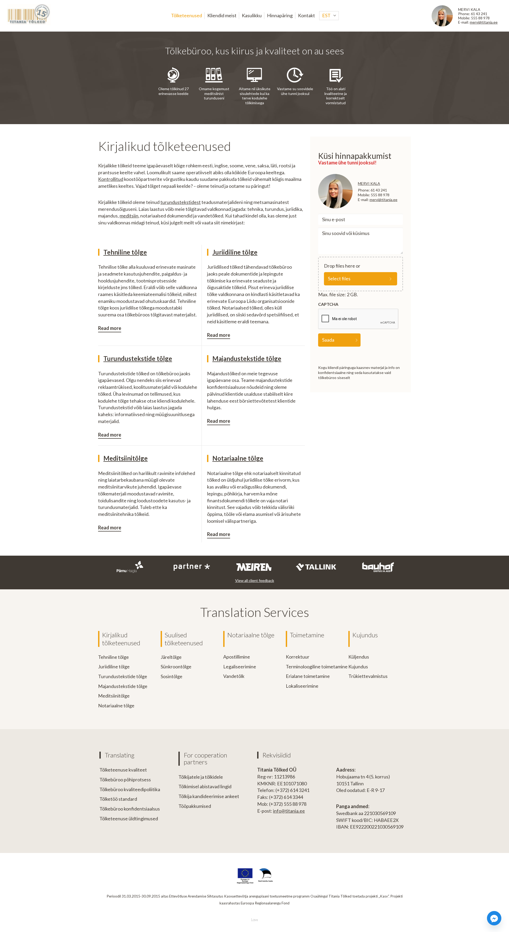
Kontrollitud (110, 179)
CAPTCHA (328, 304)
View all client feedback (254, 580)
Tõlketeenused (186, 15)
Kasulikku (252, 15)
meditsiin (129, 216)
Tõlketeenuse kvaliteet (123, 770)
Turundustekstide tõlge (137, 358)
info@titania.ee (289, 811)
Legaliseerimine (239, 666)
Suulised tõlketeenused (184, 639)
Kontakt (306, 15)
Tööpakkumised (194, 806)
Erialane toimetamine (308, 676)
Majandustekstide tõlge (246, 358)
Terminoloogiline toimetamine (317, 666)
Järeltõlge (171, 657)
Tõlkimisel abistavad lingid (204, 786)
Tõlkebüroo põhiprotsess (125, 779)
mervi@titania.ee (484, 22)
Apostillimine (236, 657)
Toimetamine (307, 635)
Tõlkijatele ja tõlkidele (200, 777)
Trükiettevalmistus (368, 676)
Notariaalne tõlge (237, 458)
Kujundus (365, 635)
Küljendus (358, 657)
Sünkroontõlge (176, 666)
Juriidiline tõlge (234, 252)
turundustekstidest (180, 202)
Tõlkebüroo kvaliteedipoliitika (129, 789)
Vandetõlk (233, 676)
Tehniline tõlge (125, 252)
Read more (109, 328)
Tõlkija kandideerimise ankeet (208, 796)
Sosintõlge (171, 676)
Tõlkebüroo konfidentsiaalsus (129, 809)
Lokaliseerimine (302, 686)
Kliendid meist (221, 15)
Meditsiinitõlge (125, 458)
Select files (339, 278)
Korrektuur (297, 657)
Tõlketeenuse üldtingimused (128, 818)
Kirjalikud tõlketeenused (121, 639)
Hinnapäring (280, 15)
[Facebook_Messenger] (494, 918)
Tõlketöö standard (118, 799)
